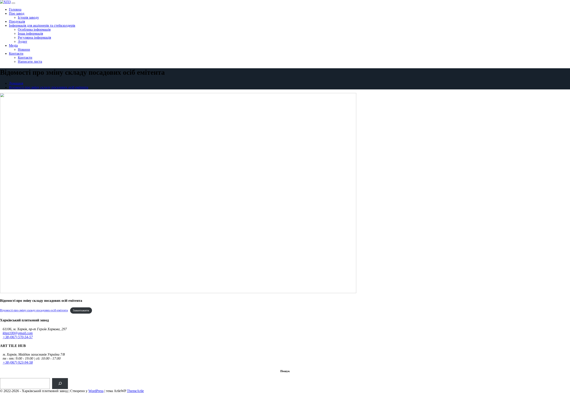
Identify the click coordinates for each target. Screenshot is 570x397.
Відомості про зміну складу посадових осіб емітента (48, 87)
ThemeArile (135, 391)
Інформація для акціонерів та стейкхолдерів (42, 25)
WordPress (96, 391)
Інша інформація (30, 33)
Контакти (16, 53)
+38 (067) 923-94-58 (18, 362)
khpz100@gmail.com (18, 333)
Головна (15, 9)
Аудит (22, 41)
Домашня (16, 83)
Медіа (13, 45)
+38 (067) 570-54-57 (18, 337)
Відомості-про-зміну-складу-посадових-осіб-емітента (34, 310)
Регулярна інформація (34, 37)
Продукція (17, 21)
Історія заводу (28, 17)
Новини (24, 49)
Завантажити (81, 310)
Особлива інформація (34, 29)
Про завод (16, 13)
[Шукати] (60, 383)
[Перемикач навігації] (13, 3)
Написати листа (30, 61)
